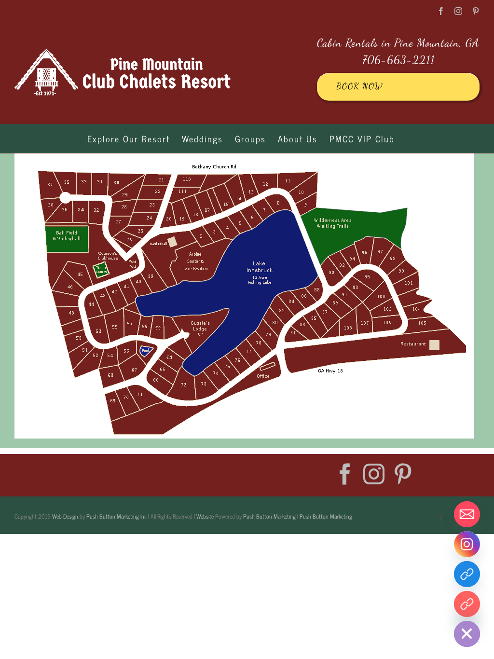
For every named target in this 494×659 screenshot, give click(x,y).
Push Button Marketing (269, 516)
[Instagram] (373, 474)
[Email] (467, 514)
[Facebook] (345, 474)
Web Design (65, 516)
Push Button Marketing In (115, 516)
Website (205, 516)
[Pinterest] (402, 474)
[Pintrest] (467, 604)
